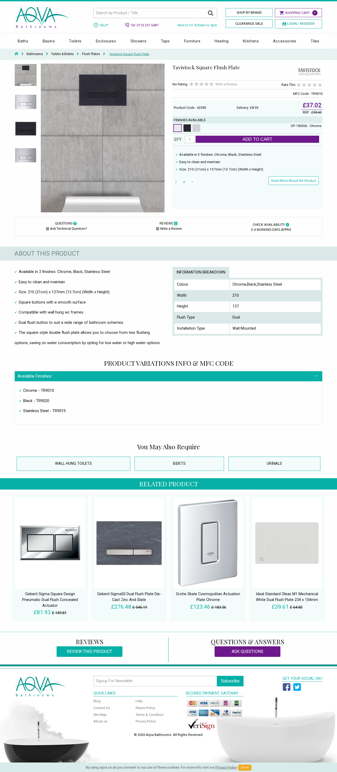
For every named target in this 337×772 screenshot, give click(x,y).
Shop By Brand (249, 12)
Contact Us (101, 708)
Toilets (75, 41)
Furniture (192, 41)
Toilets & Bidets (62, 54)
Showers (139, 41)
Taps (165, 41)
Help (139, 701)
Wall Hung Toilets (73, 463)
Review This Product (89, 651)
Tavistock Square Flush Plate (129, 54)
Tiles (315, 41)
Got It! (245, 767)
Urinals (274, 463)
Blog (97, 701)
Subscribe (230, 680)
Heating (222, 41)
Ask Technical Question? (68, 229)
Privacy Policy (146, 721)
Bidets (179, 463)
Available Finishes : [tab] (35, 376)
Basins (49, 41)
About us (100, 721)
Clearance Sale (249, 24)
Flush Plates (91, 54)
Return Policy (145, 708)
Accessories (284, 41)
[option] (25, 77)
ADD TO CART (257, 139)
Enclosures (106, 41)
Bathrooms (35, 54)
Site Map (100, 715)
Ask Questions (247, 651)
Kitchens (251, 41)
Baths (23, 41)
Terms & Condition (149, 715)
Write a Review (226, 84)
